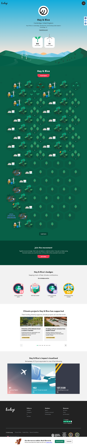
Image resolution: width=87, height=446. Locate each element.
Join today (43, 256)
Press (64, 412)
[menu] (83, 3)
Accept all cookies (59, 441)
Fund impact (43, 75)
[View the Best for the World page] (71, 435)
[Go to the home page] (4, 3)
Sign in (46, 410)
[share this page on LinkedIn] (85, 24)
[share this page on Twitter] (85, 21)
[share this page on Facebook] (85, 18)
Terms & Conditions (34, 432)
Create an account (49, 412)
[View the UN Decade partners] (55, 435)
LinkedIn (29, 410)
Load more (43, 234)
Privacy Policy (18, 432)
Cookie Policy (25, 432)
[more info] (9, 392)
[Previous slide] (21, 345)
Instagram (29, 412)
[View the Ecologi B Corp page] (64, 435)
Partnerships (48, 414)
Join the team (66, 414)
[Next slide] (65, 345)
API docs (65, 410)
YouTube (29, 416)
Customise (69, 441)
